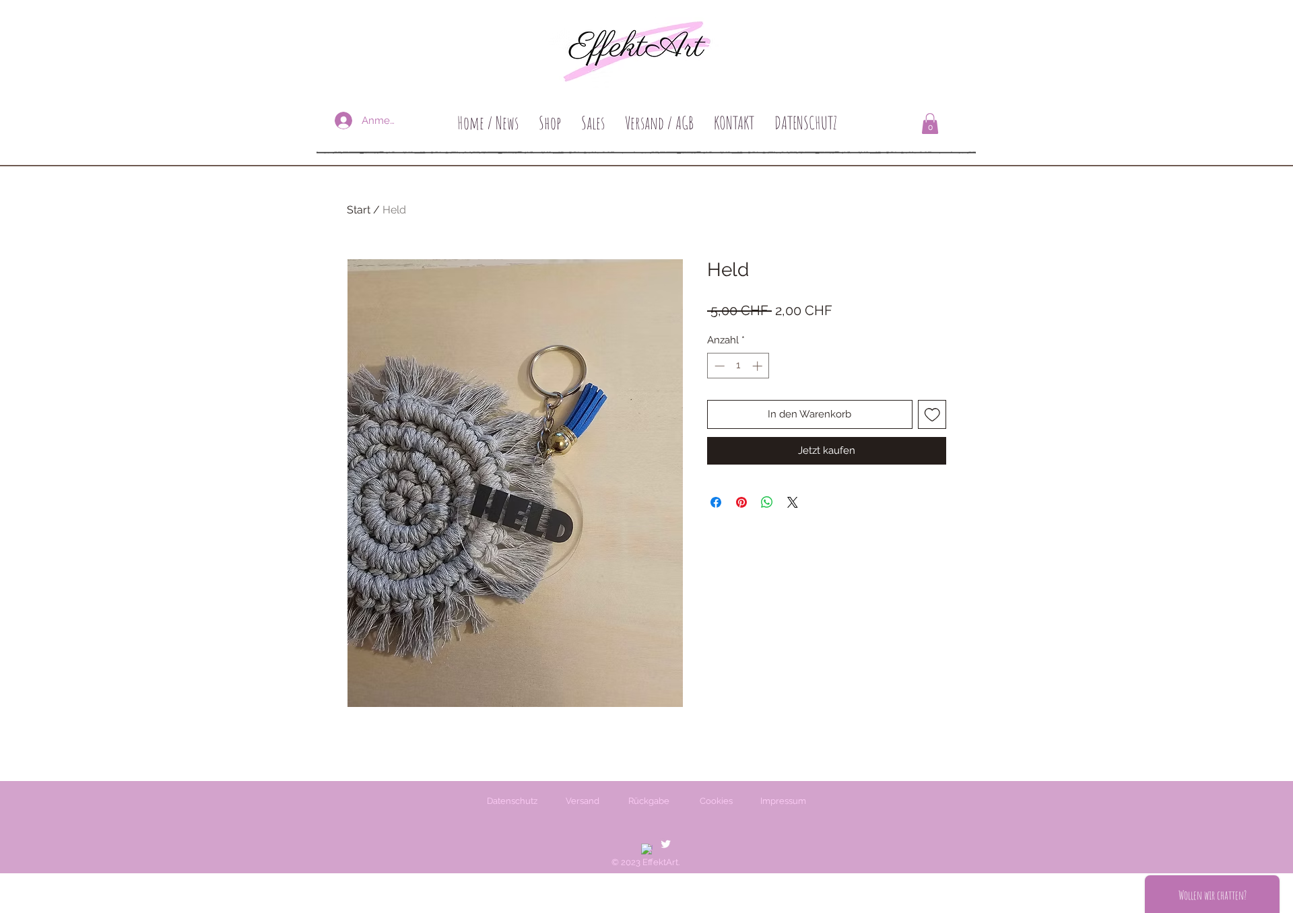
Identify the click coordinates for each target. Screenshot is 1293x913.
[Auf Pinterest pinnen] (741, 502)
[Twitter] (665, 844)
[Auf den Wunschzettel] (932, 414)
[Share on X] (793, 502)
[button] (930, 123)
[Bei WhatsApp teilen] (767, 502)
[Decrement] (718, 365)
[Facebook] (647, 849)
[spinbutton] (738, 365)
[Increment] (759, 365)
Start (358, 209)
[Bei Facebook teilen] (716, 502)
